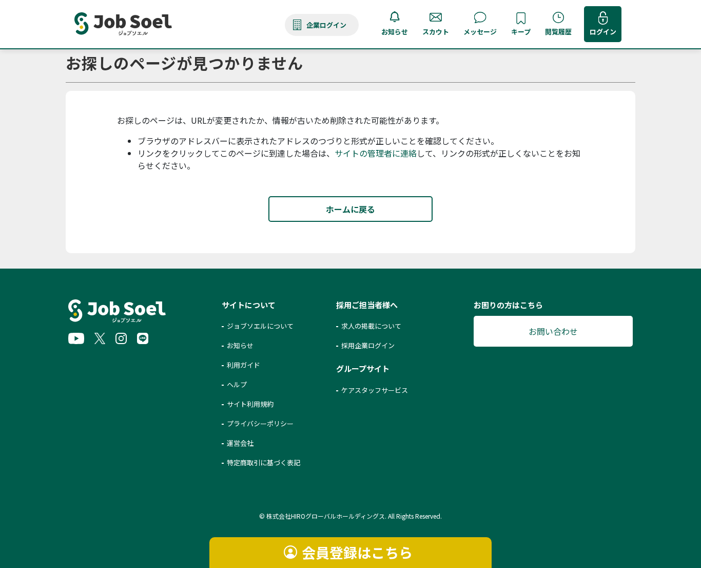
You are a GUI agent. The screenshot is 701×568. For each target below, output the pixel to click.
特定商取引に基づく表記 (263, 462)
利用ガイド (243, 365)
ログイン (603, 31)
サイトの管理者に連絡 (376, 153)
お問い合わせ (553, 331)
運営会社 (240, 443)
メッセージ (480, 31)
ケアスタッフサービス (374, 390)
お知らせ (394, 31)
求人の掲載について (371, 326)
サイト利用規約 (250, 404)
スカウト (435, 31)
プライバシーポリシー (260, 423)
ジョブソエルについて (260, 326)
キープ (521, 31)
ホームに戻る (350, 209)
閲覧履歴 (558, 31)
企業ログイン (326, 25)
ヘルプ (237, 384)
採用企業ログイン (368, 345)
